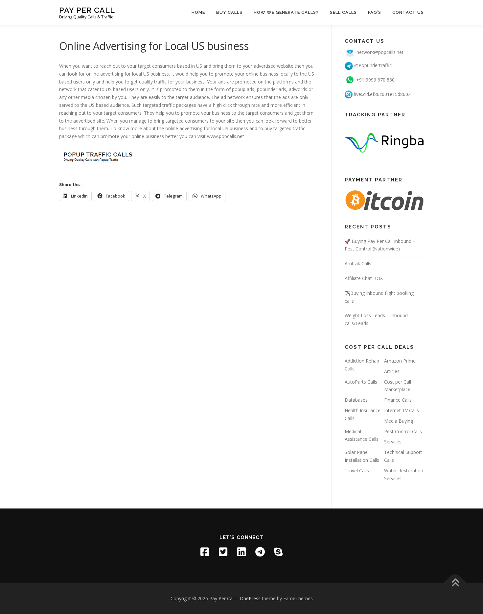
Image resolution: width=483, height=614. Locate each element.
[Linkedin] (241, 552)
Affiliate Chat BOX (364, 278)
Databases (356, 400)
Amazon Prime (400, 361)
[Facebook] (205, 552)
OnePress (250, 598)
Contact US (408, 12)
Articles (392, 371)
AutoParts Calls (361, 382)
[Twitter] (223, 552)
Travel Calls (357, 470)
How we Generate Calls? (286, 12)
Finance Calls (398, 400)
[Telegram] (260, 552)
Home (198, 12)
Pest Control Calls (403, 431)
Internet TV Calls (401, 410)
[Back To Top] (455, 583)
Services (393, 441)
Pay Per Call (87, 10)
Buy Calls (229, 12)
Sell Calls (343, 12)
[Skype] (278, 552)
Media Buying (398, 421)
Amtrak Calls (358, 263)
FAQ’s (374, 12)
